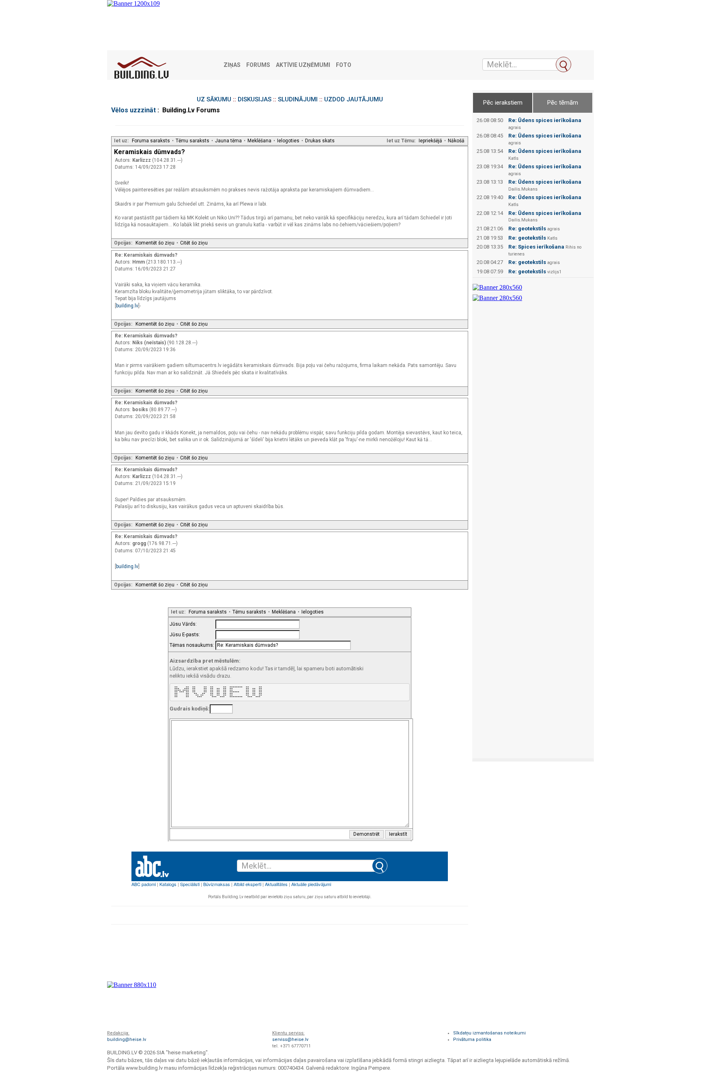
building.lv (127, 306)
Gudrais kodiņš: (190, 709)
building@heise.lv (126, 1039)
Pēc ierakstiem (503, 102)
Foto (343, 65)
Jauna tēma (228, 141)
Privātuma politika (472, 1039)
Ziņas (232, 65)
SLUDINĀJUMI (298, 99)
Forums (258, 65)
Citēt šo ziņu (194, 243)
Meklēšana (259, 141)
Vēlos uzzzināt (133, 110)
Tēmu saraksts (192, 141)
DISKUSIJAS (254, 99)
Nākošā (456, 141)
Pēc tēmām (562, 102)
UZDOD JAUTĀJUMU (353, 99)
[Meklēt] (563, 64)
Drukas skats (320, 141)
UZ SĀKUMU (214, 99)
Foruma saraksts (151, 141)
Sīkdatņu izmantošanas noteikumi (489, 1033)
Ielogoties (288, 141)
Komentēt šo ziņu (154, 243)
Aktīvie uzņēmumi (303, 65)
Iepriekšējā (430, 141)
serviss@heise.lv (290, 1039)
